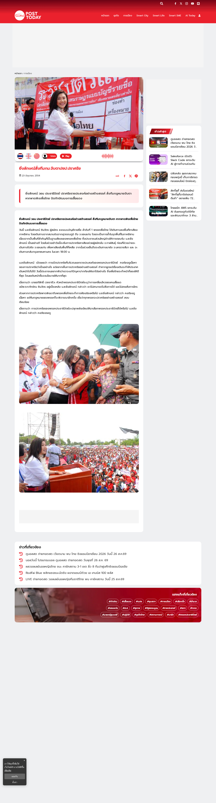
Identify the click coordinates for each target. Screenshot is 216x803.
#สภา (182, 608)
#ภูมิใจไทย (139, 614)
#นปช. (139, 601)
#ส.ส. (125, 608)
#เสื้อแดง (126, 601)
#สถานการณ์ (155, 614)
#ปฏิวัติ (125, 614)
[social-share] (175, 3)
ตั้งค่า (14, 782)
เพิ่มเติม (7, 770)
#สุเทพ (136, 608)
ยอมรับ (15, 776)
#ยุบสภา (151, 601)
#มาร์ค (170, 614)
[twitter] (130, 176)
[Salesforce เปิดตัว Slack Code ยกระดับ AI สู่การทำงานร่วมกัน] (158, 159)
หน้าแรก (18, 73)
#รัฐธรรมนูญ (151, 608)
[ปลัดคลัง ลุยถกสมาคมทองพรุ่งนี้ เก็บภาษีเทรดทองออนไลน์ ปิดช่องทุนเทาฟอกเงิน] (158, 177)
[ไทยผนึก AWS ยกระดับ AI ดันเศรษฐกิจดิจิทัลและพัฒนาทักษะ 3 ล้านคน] (158, 211)
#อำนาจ (193, 601)
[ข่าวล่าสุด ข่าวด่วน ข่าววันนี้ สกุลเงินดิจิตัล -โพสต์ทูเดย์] (28, 15)
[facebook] (124, 176)
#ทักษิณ (113, 601)
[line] (136, 176)
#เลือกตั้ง (179, 601)
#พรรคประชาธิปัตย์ (187, 614)
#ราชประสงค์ (168, 608)
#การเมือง (165, 601)
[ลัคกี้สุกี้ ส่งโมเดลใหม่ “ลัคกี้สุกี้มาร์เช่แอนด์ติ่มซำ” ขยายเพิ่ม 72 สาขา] (158, 194)
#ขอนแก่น (113, 608)
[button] (199, 15)
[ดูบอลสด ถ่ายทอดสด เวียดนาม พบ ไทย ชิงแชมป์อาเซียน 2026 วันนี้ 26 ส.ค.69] (158, 142)
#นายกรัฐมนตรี (109, 614)
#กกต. (193, 608)
